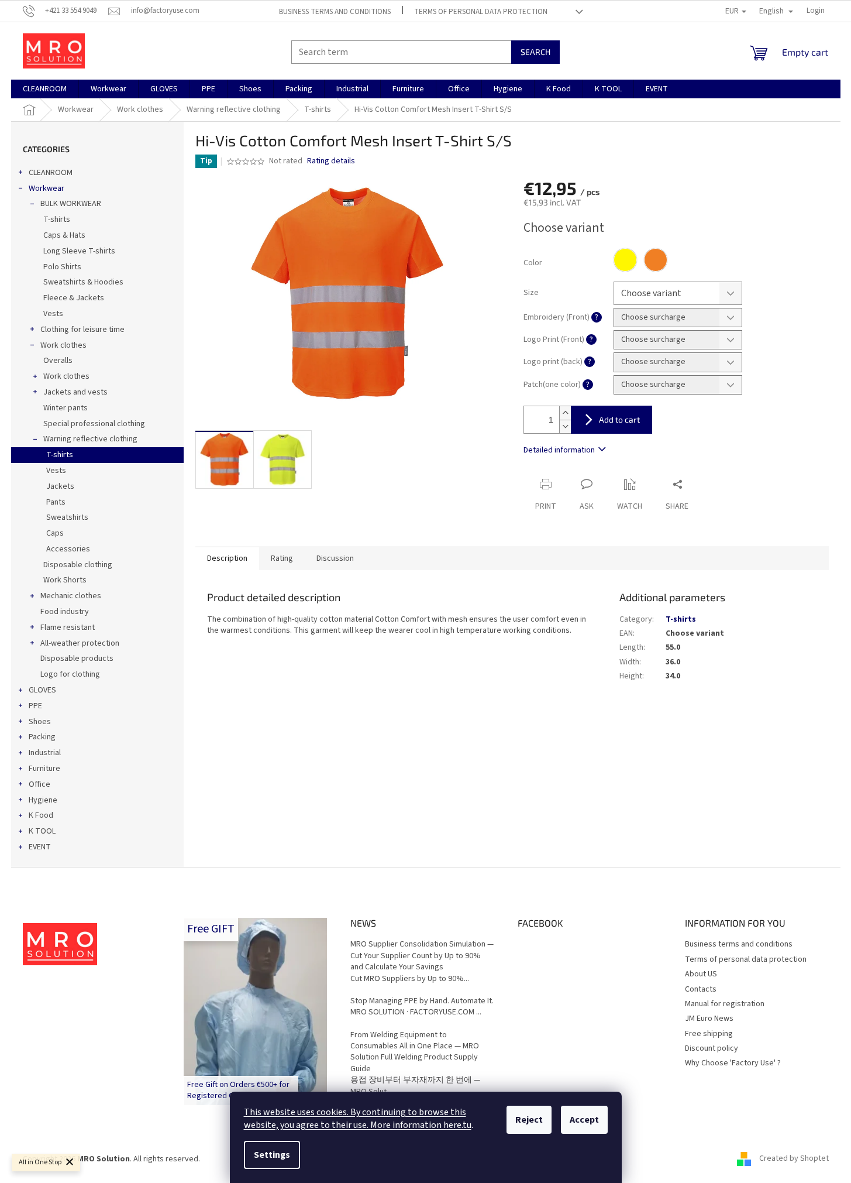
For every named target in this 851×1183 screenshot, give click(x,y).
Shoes (40, 722)
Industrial (45, 753)
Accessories (68, 549)
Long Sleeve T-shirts (79, 251)
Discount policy (711, 1048)
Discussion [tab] (335, 558)
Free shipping (709, 1034)
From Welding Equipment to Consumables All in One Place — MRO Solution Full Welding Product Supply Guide (414, 1052)
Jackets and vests (75, 392)
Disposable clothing (77, 565)
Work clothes (63, 345)
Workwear (46, 188)
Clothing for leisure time (82, 329)
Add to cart (619, 419)
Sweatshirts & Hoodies (83, 282)
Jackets (60, 486)
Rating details (331, 161)
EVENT (40, 847)
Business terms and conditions (335, 11)
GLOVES (42, 690)
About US (701, 974)
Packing (42, 737)
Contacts (700, 989)
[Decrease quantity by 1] (565, 426)
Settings (272, 1154)
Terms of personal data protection (480, 11)
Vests (53, 314)
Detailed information (559, 450)
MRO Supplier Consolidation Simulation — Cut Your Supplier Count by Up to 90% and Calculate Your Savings (422, 956)
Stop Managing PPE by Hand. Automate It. (422, 1001)
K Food (41, 815)
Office (39, 784)
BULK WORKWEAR (70, 204)
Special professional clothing (94, 424)
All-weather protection (79, 643)
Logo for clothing (70, 674)
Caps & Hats (64, 235)
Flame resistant (67, 627)
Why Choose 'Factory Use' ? (733, 1063)
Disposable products (76, 658)
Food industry (64, 612)
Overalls (58, 360)
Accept (584, 1119)
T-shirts (56, 219)
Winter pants (65, 408)
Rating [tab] (282, 558)
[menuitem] (44, 89)
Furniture (44, 768)
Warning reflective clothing (90, 439)
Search (535, 52)
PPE (35, 706)
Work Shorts (65, 580)
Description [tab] (227, 558)
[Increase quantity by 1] (565, 413)
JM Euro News (709, 1018)
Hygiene (43, 800)
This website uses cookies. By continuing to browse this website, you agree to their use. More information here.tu (357, 1118)
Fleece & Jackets (73, 298)
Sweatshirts (67, 517)
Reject (529, 1119)
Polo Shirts (62, 267)
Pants (56, 502)
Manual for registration (724, 1004)
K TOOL (42, 831)
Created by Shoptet (794, 1159)
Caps (55, 533)
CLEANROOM (51, 173)
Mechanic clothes (70, 596)
